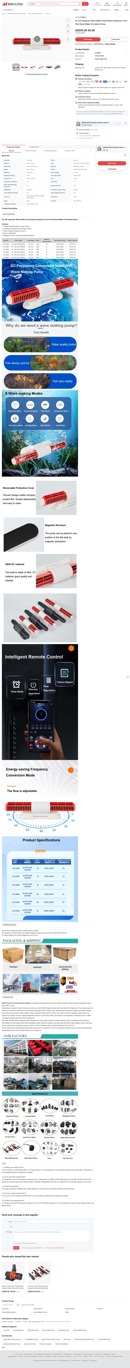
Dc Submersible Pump (104, 1339)
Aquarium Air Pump (30, 1344)
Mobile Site (106, 1354)
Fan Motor (100, 1309)
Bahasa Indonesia (117, 1356)
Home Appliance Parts (40, 1312)
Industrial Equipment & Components (16, 13)
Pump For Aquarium (45, 1344)
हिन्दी (91, 1356)
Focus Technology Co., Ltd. (53, 1360)
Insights (113, 1354)
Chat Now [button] (116, 39)
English (20, 1356)
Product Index (97, 1354)
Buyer (84, 10)
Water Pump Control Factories (51, 1339)
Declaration (85, 1360)
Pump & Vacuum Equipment (35, 13)
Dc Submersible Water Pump (11, 1344)
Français (40, 1356)
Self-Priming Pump (33, 1330)
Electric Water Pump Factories (12, 1339)
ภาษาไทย (96, 1356)
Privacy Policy (93, 1360)
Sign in (126, 5)
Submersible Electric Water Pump (84, 1339)
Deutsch (61, 1356)
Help (94, 10)
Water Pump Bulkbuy (61, 1344)
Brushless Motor (70, 1309)
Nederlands (69, 1356)
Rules (126, 10)
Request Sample (110, 44)
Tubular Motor (37, 1309)
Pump (67, 1312)
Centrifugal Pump (18, 1330)
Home (3, 13)
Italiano (55, 1356)
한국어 (80, 1356)
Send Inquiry (88, 39)
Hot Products (18, 1354)
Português (33, 1356)
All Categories (8, 10)
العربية (75, 1356)
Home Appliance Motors (9, 1312)
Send (16, 1248)
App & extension (105, 10)
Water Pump (48, 13)
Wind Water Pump (63, 1330)
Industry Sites (77, 1354)
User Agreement (76, 1360)
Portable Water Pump (31, 1339)
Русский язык (48, 1356)
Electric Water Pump (48, 1330)
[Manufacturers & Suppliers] (12, 4)
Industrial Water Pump (79, 1330)
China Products (28, 1354)
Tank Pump (67, 1339)
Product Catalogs (28, 1305)
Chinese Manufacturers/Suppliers (42, 1354)
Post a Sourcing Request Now (55, 1248)
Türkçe (102, 1356)
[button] (87, 150)
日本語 (86, 1356)
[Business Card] (125, 155)
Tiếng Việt (108, 1356)
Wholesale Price (68, 1354)
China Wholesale (57, 1354)
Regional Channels (87, 1354)
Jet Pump (6, 1330)
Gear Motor (5, 1309)
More (3, 1347)
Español (26, 1356)
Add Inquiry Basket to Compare (37, 74)
